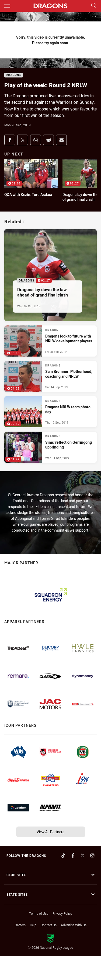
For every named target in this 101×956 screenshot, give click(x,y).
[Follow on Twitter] (83, 855)
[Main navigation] (7, 6)
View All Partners (50, 831)
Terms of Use (38, 913)
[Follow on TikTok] (63, 855)
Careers (20, 925)
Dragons (13, 75)
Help (33, 925)
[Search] (94, 5)
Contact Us (49, 925)
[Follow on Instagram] (92, 855)
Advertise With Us (73, 925)
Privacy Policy (62, 913)
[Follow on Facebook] (73, 855)
